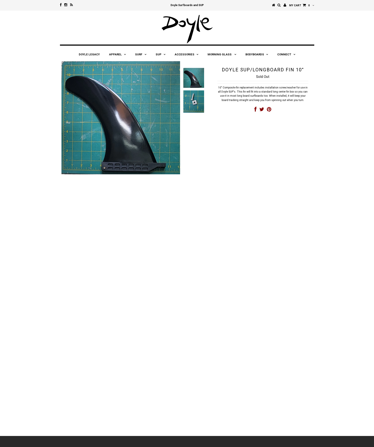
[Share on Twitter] (261, 110)
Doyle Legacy (89, 54)
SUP (158, 54)
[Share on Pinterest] (269, 110)
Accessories (184, 54)
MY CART (299, 5)
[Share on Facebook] (255, 110)
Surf (138, 54)
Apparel (115, 54)
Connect (284, 54)
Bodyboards (254, 54)
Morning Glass (220, 54)
